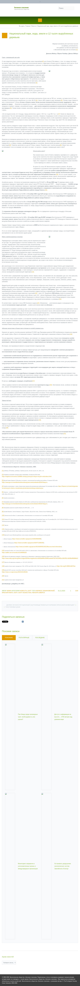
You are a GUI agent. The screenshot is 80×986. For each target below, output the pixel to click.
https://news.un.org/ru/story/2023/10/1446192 (15, 572)
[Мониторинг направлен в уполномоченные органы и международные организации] (10, 866)
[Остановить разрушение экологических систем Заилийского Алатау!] (46, 866)
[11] (46, 190)
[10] (57, 174)
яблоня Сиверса (38, 592)
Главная (27, 26)
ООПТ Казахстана (24, 592)
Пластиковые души (12, 607)
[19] (40, 420)
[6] (11, 108)
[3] (36, 83)
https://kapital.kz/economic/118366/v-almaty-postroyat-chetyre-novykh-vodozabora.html (26, 476)
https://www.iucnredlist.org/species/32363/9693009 (26, 539)
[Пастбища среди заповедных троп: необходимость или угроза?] (10, 717)
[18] (51, 385)
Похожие (9, 637)
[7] (59, 114)
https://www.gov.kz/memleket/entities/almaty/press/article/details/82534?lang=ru (24, 482)
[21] (65, 433)
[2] (43, 61)
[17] (33, 381)
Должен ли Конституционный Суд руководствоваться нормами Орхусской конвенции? (40, 605)
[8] (10, 145)
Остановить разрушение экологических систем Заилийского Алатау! (62, 866)
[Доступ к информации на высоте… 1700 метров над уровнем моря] (46, 717)
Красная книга (7, 592)
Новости (33, 26)
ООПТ (30, 590)
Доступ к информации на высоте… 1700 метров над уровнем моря (63, 716)
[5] (61, 100)
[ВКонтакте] (23, 622)
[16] (71, 334)
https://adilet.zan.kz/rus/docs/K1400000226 (14, 552)
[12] (33, 272)
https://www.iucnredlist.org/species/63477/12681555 (29, 542)
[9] (61, 145)
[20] (7, 427)
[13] (36, 293)
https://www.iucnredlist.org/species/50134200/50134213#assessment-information (38, 546)
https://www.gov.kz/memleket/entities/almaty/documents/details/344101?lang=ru (24, 503)
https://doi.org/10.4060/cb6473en (66, 566)
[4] (36, 100)
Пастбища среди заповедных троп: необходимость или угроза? (28, 716)
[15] (38, 303)
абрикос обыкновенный (45, 590)
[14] (60, 299)
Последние (40, 637)
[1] (77, 49)
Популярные (24, 637)
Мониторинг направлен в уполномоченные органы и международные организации (28, 866)
